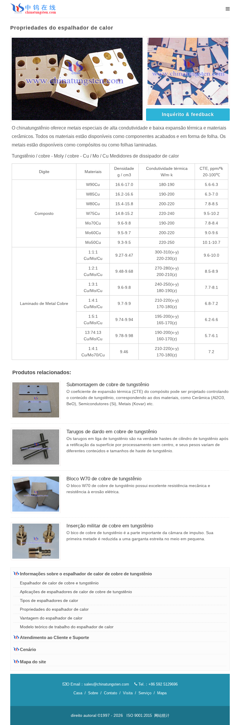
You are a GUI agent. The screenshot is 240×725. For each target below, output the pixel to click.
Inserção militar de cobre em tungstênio (109, 526)
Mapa (162, 693)
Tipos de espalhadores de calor (49, 600)
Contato (110, 693)
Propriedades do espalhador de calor (54, 609)
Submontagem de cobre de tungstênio (107, 384)
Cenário (28, 649)
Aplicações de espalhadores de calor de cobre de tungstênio (76, 591)
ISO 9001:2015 (139, 715)
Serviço (144, 693)
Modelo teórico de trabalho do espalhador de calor (67, 626)
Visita (128, 693)
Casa (77, 693)
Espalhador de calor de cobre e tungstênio (59, 583)
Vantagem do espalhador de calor (51, 618)
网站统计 (161, 715)
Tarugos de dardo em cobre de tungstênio (111, 431)
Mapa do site (33, 661)
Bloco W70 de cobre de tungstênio (103, 478)
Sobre (93, 693)
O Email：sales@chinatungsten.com (97, 684)
